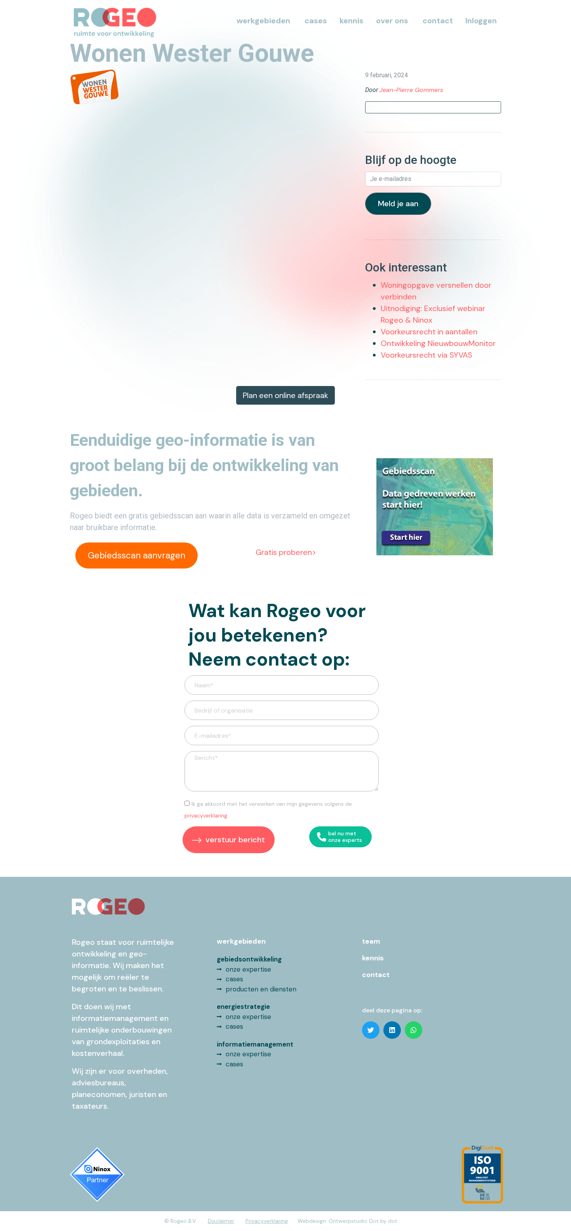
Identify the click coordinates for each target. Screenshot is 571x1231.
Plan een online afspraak (285, 395)
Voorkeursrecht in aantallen (429, 332)
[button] (371, 1030)
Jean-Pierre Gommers (411, 90)
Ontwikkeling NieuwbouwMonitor (438, 343)
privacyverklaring (206, 815)
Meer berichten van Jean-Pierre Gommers (433, 107)
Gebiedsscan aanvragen (136, 555)
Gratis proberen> (286, 552)
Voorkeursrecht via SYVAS (426, 355)
